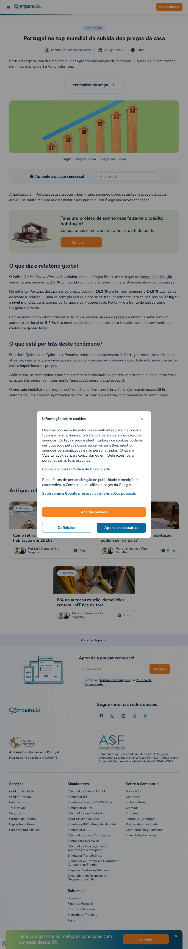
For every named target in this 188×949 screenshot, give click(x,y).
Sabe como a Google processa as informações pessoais (89, 493)
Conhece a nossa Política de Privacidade (76, 469)
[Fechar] (142, 419)
